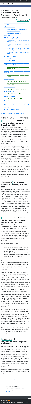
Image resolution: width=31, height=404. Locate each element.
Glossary (6, 107)
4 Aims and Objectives (10, 56)
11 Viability (6, 101)
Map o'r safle (4, 402)
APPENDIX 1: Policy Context (11, 109)
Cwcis (26, 402)
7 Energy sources (9, 79)
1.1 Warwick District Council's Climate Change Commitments (17, 30)
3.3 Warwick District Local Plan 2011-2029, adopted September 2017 (18, 49)
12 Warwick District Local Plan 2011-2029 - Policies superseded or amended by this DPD (16, 104)
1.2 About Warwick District (14, 33)
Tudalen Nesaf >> (19, 113)
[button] (23, 20)
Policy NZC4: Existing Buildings (15, 98)
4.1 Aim (9, 58)
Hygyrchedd (12, 402)
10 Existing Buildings (9, 96)
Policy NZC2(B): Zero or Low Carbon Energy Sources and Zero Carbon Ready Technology (18, 83)
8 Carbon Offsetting (9, 87)
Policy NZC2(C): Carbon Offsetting (16, 89)
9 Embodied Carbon (9, 91)
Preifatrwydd (20, 402)
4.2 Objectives (11, 61)
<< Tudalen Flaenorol (7, 113)
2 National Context (9, 35)
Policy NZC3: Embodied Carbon (15, 94)
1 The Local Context (9, 27)
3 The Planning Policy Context (13, 38)
